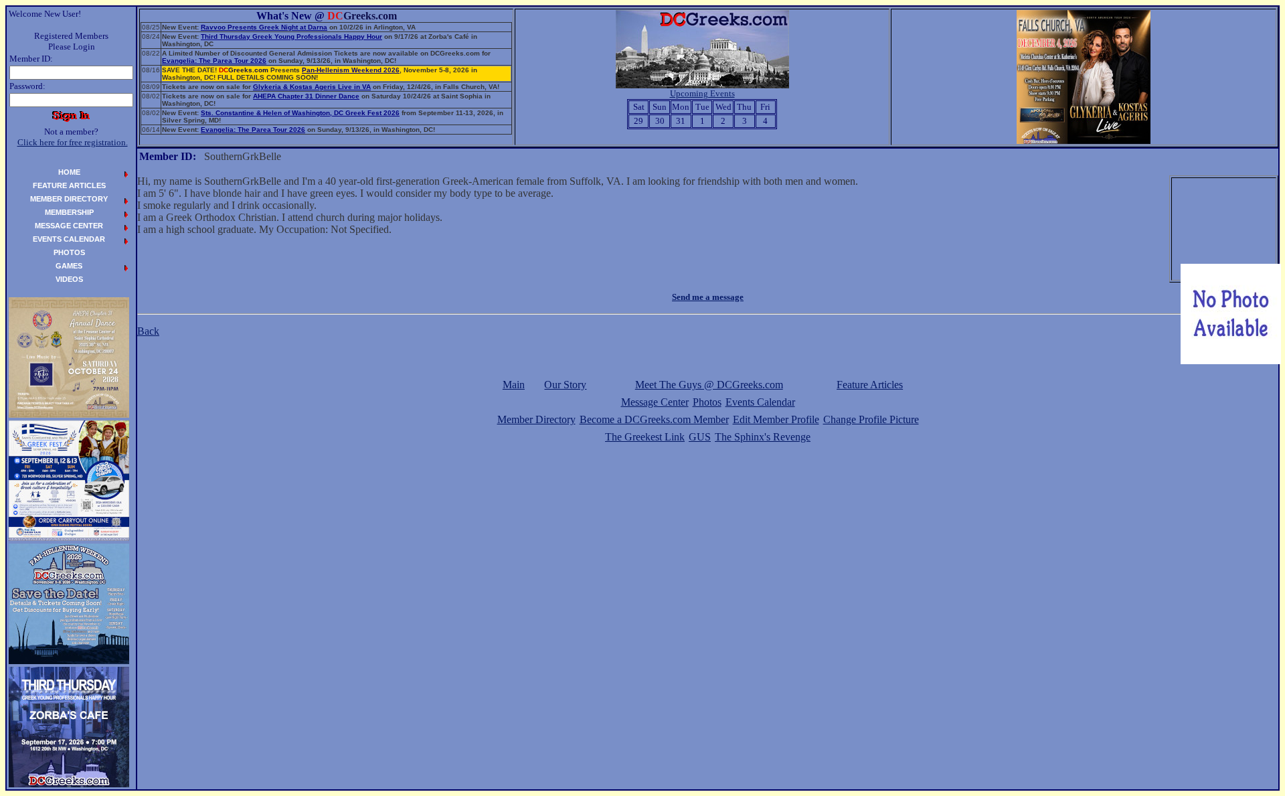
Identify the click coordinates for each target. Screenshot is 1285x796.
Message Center (655, 402)
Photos (707, 402)
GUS (700, 437)
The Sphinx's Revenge (762, 437)
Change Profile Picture (871, 419)
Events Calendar (760, 402)
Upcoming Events (702, 93)
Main (514, 384)
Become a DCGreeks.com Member (654, 419)
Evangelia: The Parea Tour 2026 (214, 60)
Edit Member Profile (776, 419)
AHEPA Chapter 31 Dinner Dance (306, 96)
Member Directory (536, 419)
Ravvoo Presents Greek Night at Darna (264, 27)
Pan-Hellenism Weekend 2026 (351, 70)
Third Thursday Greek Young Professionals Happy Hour (291, 36)
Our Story (565, 384)
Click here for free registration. (72, 142)
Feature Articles (870, 384)
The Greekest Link (645, 437)
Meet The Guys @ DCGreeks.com (709, 384)
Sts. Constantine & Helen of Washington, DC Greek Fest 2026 (300, 112)
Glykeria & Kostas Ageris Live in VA (312, 86)
